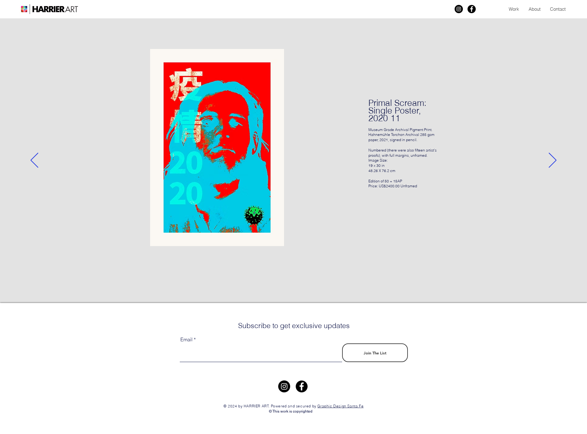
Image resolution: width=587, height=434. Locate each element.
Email (186, 339)
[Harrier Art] (459, 9)
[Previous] (34, 161)
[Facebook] (471, 9)
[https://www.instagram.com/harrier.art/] (284, 386)
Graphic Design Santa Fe (340, 406)
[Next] (552, 161)
